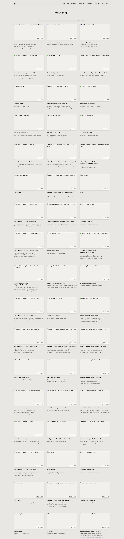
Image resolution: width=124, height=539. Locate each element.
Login (102, 3)
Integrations (81, 3)
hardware (78, 20)
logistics (59, 20)
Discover (97, 3)
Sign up (107, 3)
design (46, 20)
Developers (73, 3)
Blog (68, 3)
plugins (41, 20)
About (63, 3)
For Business (89, 3)
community (71, 20)
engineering (52, 20)
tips (83, 20)
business (65, 20)
